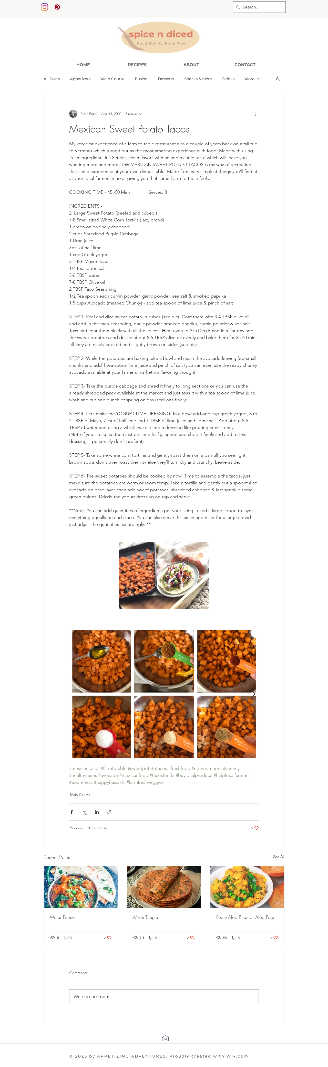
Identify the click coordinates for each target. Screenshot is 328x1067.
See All (278, 856)
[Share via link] (109, 812)
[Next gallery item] (253, 694)
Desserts (166, 78)
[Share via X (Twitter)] (84, 812)
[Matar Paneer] (81, 887)
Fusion (141, 78)
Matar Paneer (63, 917)
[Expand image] (164, 694)
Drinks (228, 78)
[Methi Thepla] (164, 887)
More (249, 78)
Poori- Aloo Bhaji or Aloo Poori (245, 917)
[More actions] (256, 114)
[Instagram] (44, 7)
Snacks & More (198, 78)
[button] (277, 79)
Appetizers (80, 78)
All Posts (52, 78)
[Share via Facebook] (71, 812)
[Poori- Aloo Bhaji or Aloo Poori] (247, 887)
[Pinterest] (57, 7)
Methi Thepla (145, 917)
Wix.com (238, 1056)
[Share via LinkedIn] (96, 812)
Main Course (113, 78)
